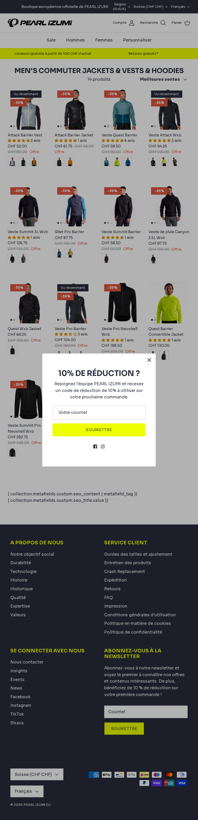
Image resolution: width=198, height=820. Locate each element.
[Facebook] (95, 446)
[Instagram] (103, 446)
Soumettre (99, 430)
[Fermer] (149, 360)
